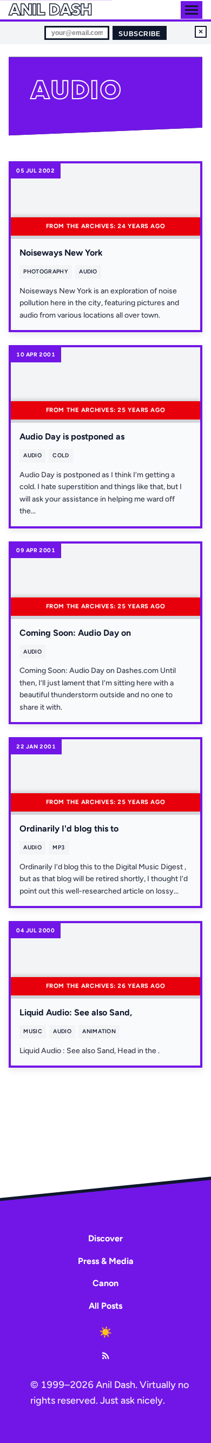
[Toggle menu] (191, 10)
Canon (105, 1283)
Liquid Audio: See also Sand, (75, 1012)
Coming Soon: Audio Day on (75, 633)
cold (60, 455)
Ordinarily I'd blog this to (68, 828)
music (32, 1031)
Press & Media (106, 1261)
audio (88, 271)
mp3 (58, 847)
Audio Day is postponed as (71, 436)
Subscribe (139, 34)
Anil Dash (50, 9)
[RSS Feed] (105, 1355)
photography (45, 271)
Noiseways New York (61, 253)
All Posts (105, 1306)
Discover (105, 1238)
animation (99, 1031)
